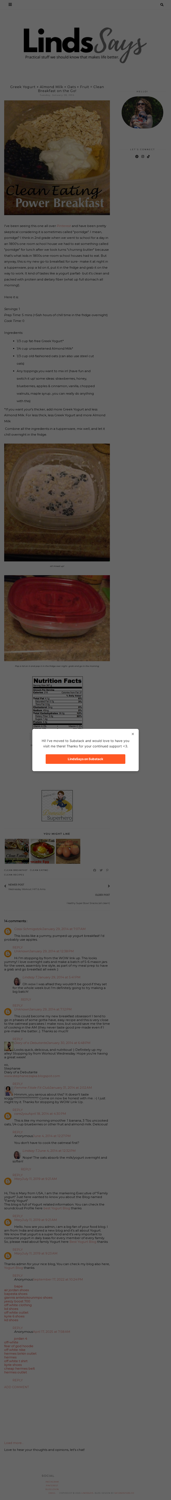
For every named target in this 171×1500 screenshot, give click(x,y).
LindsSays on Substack (85, 759)
